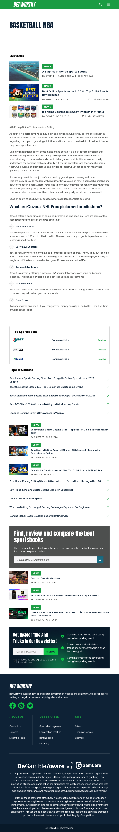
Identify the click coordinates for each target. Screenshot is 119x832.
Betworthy (63, 828)
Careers (13, 732)
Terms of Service (84, 732)
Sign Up (50, 651)
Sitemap (79, 737)
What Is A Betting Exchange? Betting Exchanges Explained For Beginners (49, 507)
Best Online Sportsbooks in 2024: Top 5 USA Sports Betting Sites (66, 470)
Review (102, 340)
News (47, 66)
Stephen (51, 75)
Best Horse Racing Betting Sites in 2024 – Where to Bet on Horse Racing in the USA (55, 481)
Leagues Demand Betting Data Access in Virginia (36, 413)
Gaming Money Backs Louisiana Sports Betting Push (38, 515)
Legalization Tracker (50, 732)
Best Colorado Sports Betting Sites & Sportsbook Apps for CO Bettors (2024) (52, 395)
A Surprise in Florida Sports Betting (64, 71)
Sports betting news (50, 726)
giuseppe (39, 437)
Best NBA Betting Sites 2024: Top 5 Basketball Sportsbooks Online (46, 386)
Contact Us (15, 726)
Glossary (44, 743)
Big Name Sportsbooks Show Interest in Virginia (73, 111)
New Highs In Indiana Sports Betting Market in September (41, 489)
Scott (50, 116)
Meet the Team (17, 737)
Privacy (79, 726)
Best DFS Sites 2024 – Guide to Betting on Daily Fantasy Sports (44, 404)
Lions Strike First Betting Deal (25, 498)
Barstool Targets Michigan (45, 578)
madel (49, 99)
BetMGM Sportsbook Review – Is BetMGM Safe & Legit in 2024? (65, 595)
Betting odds (46, 737)
